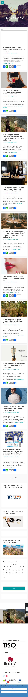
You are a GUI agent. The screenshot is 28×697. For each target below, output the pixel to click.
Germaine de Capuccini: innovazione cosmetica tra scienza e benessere (12, 92)
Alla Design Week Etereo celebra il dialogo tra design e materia (14, 49)
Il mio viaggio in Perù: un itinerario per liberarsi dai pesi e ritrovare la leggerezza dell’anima (13, 137)
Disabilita (14, 692)
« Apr (4, 577)
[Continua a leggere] (8, 63)
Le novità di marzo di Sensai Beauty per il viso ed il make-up (13, 278)
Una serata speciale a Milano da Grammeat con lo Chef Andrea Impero (13, 408)
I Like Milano (14, 17)
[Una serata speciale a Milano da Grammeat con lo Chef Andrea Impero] (14, 396)
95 (16, 478)
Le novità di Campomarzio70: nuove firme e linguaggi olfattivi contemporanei (13, 189)
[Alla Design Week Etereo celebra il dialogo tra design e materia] (14, 37)
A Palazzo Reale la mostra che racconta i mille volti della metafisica (14, 365)
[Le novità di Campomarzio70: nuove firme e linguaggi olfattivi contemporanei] (14, 173)
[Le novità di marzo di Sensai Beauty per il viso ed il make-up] (14, 266)
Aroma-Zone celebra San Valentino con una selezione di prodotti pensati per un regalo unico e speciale (13, 452)
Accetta (14, 689)
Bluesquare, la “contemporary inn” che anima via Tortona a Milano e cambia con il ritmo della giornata (14, 234)
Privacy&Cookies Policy (12, 686)
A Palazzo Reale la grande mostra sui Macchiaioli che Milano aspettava (13, 321)
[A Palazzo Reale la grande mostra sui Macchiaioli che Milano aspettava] (14, 309)
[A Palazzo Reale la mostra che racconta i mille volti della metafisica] (14, 353)
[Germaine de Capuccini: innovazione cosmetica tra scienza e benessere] (14, 80)
